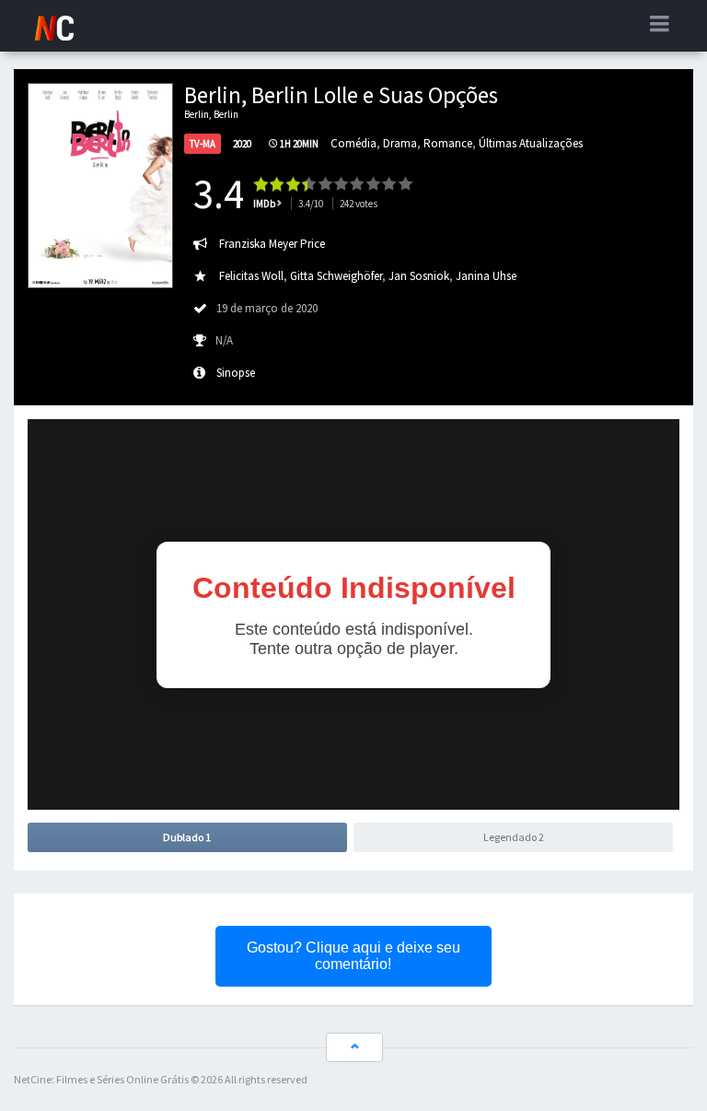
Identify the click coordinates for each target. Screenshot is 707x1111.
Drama (400, 143)
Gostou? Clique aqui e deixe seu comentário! (353, 956)
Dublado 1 (187, 837)
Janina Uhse (486, 276)
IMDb (264, 203)
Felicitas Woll (251, 276)
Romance (447, 143)
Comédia (353, 143)
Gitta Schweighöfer (336, 276)
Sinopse (235, 372)
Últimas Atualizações (531, 143)
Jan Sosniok (418, 276)
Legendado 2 (513, 837)
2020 (242, 143)
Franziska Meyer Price (272, 243)
